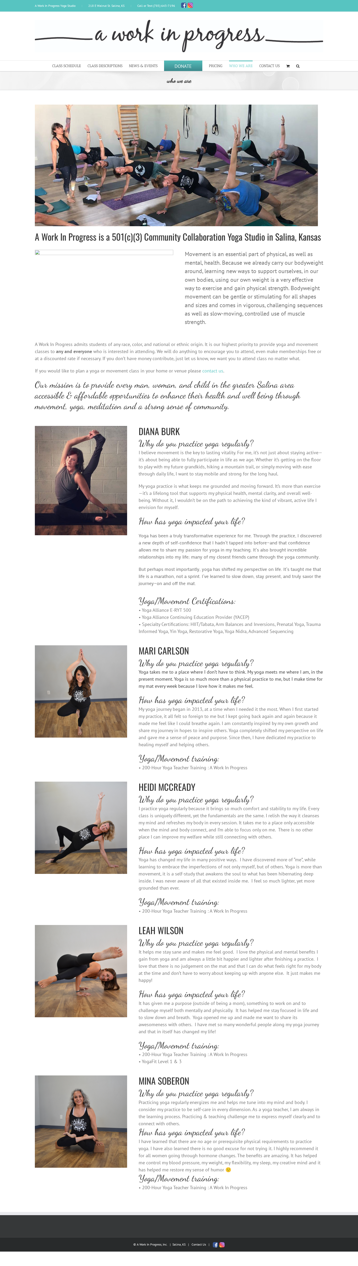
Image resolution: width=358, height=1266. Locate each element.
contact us (212, 371)
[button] (298, 66)
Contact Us (199, 1244)
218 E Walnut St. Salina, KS (106, 6)
